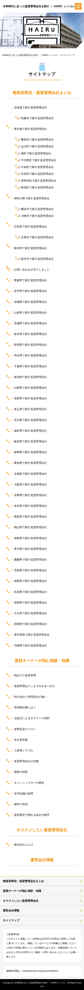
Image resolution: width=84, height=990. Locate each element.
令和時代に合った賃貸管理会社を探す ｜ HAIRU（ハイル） (39, 6)
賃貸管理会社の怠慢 (26, 761)
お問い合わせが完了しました (32, 269)
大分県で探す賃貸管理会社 (30, 613)
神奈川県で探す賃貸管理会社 (32, 198)
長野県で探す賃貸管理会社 (30, 398)
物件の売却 (21, 804)
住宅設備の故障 (23, 793)
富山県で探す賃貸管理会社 (30, 409)
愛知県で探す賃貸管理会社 (30, 462)
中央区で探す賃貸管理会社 (37, 167)
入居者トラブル (23, 750)
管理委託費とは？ (25, 707)
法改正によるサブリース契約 (32, 718)
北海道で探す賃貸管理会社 (30, 107)
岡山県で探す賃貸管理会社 (30, 527)
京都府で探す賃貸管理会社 (30, 473)
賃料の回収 (21, 771)
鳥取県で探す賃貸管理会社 (30, 516)
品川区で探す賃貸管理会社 (37, 146)
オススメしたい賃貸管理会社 (42, 830)
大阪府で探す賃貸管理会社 (30, 484)
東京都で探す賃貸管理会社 (30, 128)
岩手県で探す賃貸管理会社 (30, 291)
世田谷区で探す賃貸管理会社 (38, 180)
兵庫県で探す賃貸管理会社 (30, 495)
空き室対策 (21, 739)
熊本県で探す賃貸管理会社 (30, 248)
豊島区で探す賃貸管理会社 (37, 139)
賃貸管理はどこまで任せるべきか (34, 686)
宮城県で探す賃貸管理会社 (30, 301)
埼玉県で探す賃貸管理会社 (30, 355)
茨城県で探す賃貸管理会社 (30, 323)
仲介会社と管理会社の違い (30, 696)
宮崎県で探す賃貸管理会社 (30, 623)
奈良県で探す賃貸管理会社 (30, 505)
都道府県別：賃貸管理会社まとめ (42, 92)
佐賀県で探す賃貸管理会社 (30, 591)
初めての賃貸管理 (25, 675)
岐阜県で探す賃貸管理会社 (30, 441)
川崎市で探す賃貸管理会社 (37, 215)
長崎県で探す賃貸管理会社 (30, 602)
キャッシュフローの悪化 (29, 782)
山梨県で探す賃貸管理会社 (30, 387)
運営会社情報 (42, 860)
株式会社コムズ (23, 844)
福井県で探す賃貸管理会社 (30, 430)
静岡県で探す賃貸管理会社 (30, 452)
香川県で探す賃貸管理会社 (30, 548)
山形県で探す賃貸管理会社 (30, 312)
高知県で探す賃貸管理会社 (30, 570)
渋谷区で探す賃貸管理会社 (37, 173)
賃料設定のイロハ (25, 729)
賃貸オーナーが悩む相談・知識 (42, 660)
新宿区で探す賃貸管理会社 (37, 187)
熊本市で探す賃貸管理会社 (37, 258)
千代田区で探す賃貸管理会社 (38, 160)
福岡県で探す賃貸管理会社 (30, 580)
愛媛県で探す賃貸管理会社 (30, 559)
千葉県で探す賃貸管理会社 (30, 366)
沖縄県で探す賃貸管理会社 (30, 645)
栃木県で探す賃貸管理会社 (30, 334)
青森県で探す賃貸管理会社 (30, 280)
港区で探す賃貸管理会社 (36, 153)
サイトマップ (11, 920)
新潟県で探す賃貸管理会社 (30, 377)
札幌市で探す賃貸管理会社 (37, 118)
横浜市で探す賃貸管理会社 (37, 209)
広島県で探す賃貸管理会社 (30, 226)
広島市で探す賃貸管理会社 (37, 237)
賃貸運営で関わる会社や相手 (32, 814)
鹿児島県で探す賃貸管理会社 (32, 634)
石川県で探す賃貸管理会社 (30, 420)
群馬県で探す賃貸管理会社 (30, 344)
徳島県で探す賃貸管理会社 (30, 538)
